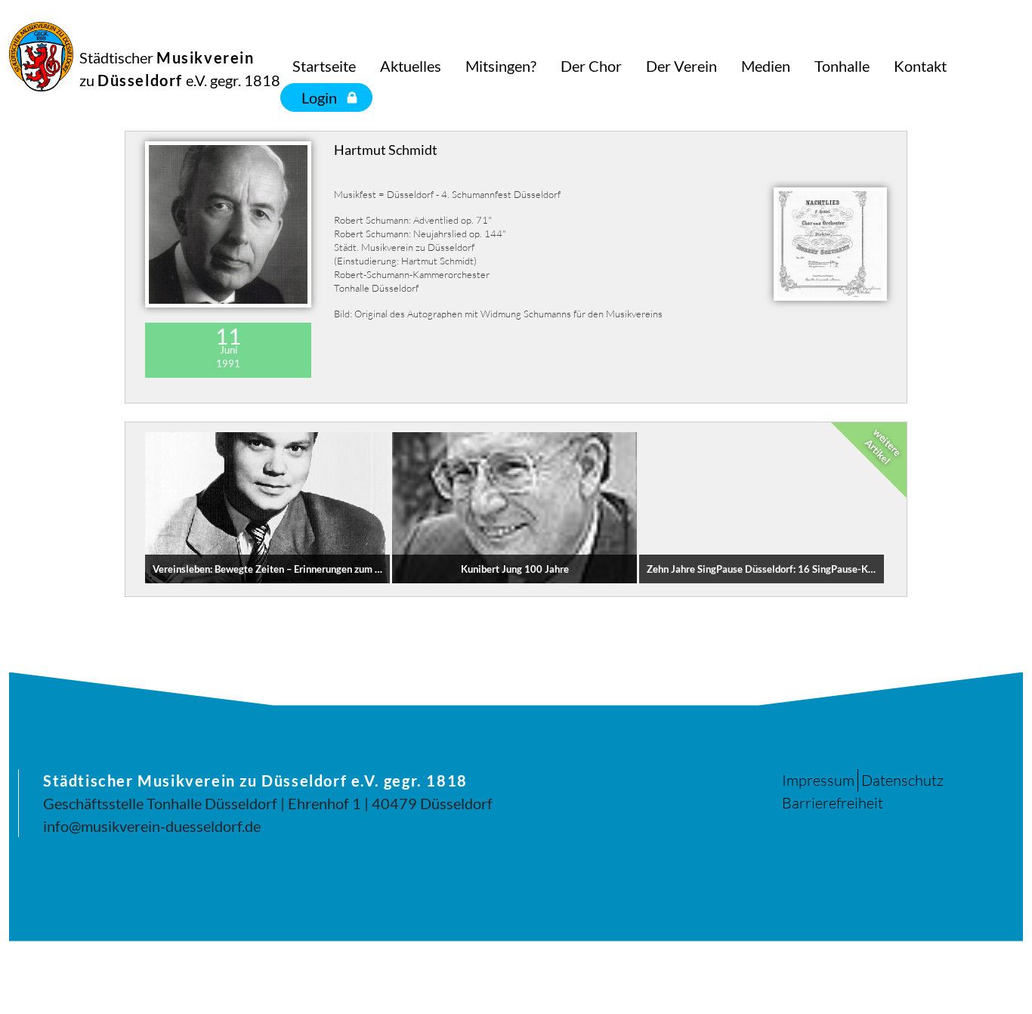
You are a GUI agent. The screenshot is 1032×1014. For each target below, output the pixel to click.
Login (319, 97)
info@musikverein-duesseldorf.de (152, 826)
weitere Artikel (883, 445)
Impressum (818, 780)
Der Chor (591, 66)
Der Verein (681, 66)
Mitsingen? (500, 66)
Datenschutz (902, 780)
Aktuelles (410, 66)
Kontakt (920, 66)
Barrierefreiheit (832, 802)
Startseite (324, 66)
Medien (765, 66)
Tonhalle (842, 66)
